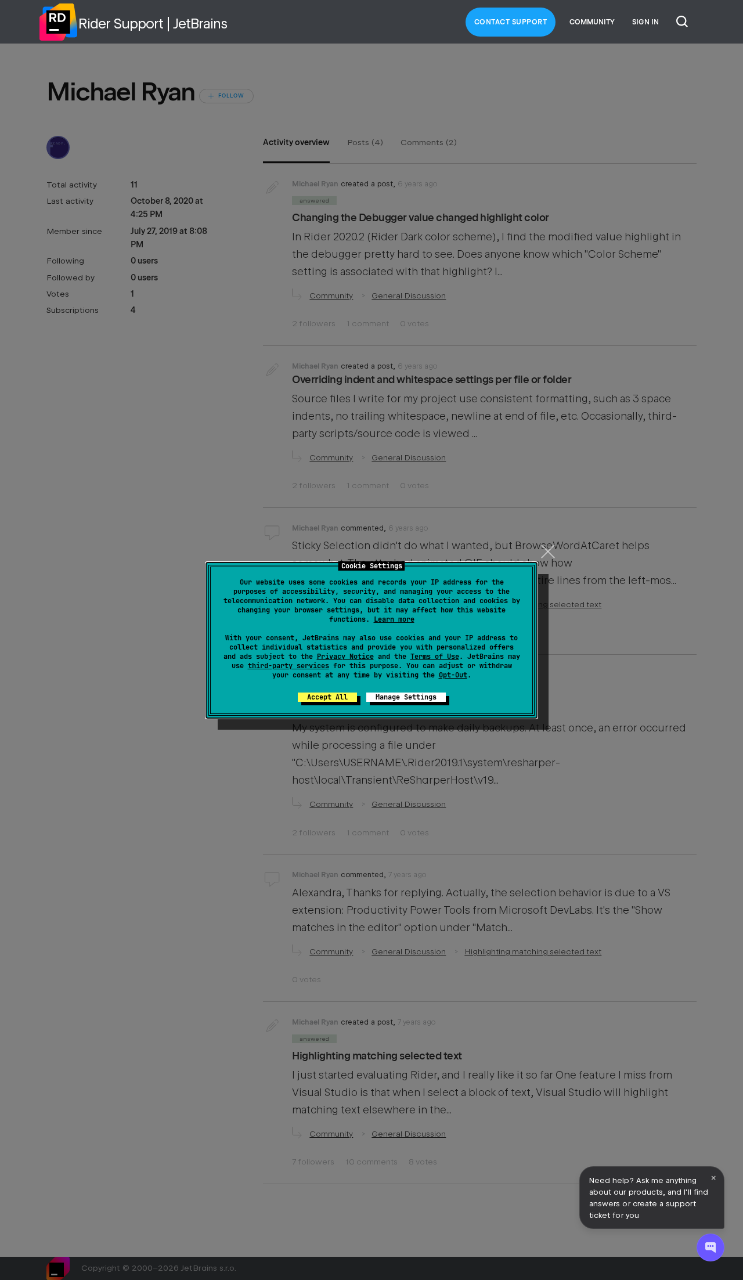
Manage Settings (406, 697)
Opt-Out (453, 675)
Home (58, 22)
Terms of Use (434, 656)
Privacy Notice (345, 656)
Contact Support (510, 22)
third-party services (288, 665)
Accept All (327, 697)
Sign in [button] (645, 22)
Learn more (394, 619)
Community (592, 22)
